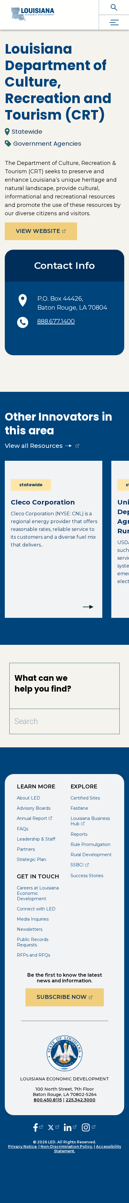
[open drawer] (114, 22)
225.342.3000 (80, 1100)
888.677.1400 (56, 321)
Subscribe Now (70, 996)
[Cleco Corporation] (53, 539)
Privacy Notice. (23, 1146)
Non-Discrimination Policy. (66, 1146)
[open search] (114, 7)
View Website (46, 231)
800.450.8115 (48, 1100)
